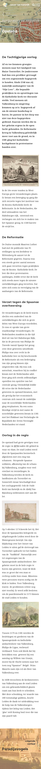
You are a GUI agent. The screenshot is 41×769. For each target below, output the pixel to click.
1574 (16, 446)
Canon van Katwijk (19, 5)
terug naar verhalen (11, 14)
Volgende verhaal (30, 742)
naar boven (12, 724)
